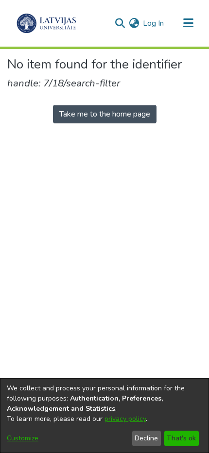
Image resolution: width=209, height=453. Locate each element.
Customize (22, 438)
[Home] (46, 23)
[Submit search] (120, 23)
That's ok (181, 438)
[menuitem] (134, 23)
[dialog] (104, 415)
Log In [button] (154, 23)
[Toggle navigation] (188, 23)
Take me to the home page (104, 114)
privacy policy (125, 418)
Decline (146, 438)
